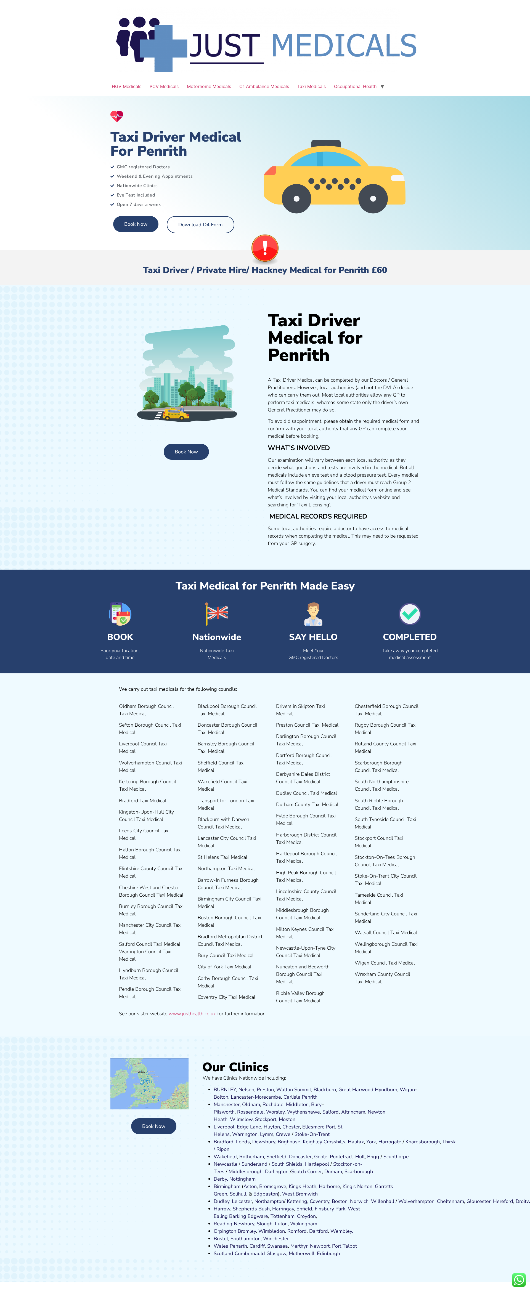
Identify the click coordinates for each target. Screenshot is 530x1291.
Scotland (223, 1253)
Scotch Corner (306, 1171)
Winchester (276, 1238)
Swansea (277, 1246)
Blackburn (325, 1089)
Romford (297, 1231)
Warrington (245, 1134)
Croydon (306, 1216)
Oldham (251, 1104)
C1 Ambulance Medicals (264, 86)
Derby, (221, 1179)
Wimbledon (271, 1231)
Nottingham (242, 1179)
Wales (221, 1246)
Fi (317, 1208)
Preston (265, 1089)
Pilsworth (224, 1112)
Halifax (356, 1141)
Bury (316, 1104)
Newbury (244, 1223)
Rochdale (273, 1104)
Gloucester (479, 1201)
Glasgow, (276, 1253)
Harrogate (389, 1141)
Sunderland (254, 1164)
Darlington (276, 1171)
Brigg (373, 1156)
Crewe (283, 1134)
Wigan (407, 1089)
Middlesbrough (246, 1171)
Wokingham (303, 1223)
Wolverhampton (416, 1201)
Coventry (319, 1201)
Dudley (221, 1201)
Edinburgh (328, 1253)
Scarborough (358, 1171)
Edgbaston (265, 1194)
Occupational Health (355, 86)
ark (341, 1208)
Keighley (312, 1141)
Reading (223, 1223)
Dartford (318, 1231)
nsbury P (328, 1208)
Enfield (304, 1208)
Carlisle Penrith (300, 1097)
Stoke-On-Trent (312, 1134)
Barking (237, 1216)
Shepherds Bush (251, 1208)
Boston (340, 1201)
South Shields (287, 1164)
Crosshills (334, 1141)
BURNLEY (225, 1089)
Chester (291, 1126)
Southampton (245, 1238)
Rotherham (251, 1156)
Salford (330, 1112)
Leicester (242, 1201)
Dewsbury (263, 1141)
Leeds (243, 1141)
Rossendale (250, 1112)
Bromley (247, 1231)
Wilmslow (241, 1119)
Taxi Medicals (311, 86)
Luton (281, 1223)
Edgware (258, 1216)
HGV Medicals (126, 86)
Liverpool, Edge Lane (237, 1126)
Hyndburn (386, 1089)
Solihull (238, 1194)
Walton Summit (293, 1089)
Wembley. (341, 1231)
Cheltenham (450, 1201)
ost (286, 1119)
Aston (250, 1186)
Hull (360, 1156)
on (292, 1119)
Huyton (272, 1126)
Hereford (503, 1201)
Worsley (275, 1112)
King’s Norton (357, 1186)
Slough (263, 1223)
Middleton (297, 1104)
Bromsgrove (272, 1186)
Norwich (359, 1201)
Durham (333, 1171)
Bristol (221, 1238)
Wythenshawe (303, 1112)
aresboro (421, 1141)
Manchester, (227, 1104)
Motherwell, (302, 1253)
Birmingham (227, 1186)
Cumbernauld (250, 1253)
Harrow (222, 1208)
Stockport (265, 1119)
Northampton (269, 1201)
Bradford (224, 1141)
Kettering (296, 1201)
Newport (320, 1246)
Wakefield (225, 1156)
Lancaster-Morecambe (256, 1097)
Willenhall (382, 1201)
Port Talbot (344, 1246)
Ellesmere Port (318, 1126)
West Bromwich (300, 1194)
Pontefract (341, 1156)
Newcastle (225, 1164)
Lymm (266, 1134)
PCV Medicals (164, 86)
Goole (320, 1156)
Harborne (329, 1186)
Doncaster (300, 1156)
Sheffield (276, 1156)
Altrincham (353, 1112)
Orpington (225, 1231)
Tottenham (283, 1216)
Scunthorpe (396, 1156)
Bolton (221, 1097)
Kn (408, 1141)
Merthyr (299, 1246)
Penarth (238, 1246)
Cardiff (257, 1246)
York (371, 1141)
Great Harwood (355, 1089)
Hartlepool (317, 1164)
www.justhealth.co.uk (192, 1013)
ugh (435, 1141)
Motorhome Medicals (209, 86)
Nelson (246, 1089)
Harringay (283, 1208)
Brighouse (289, 1141)
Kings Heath (302, 1186)
